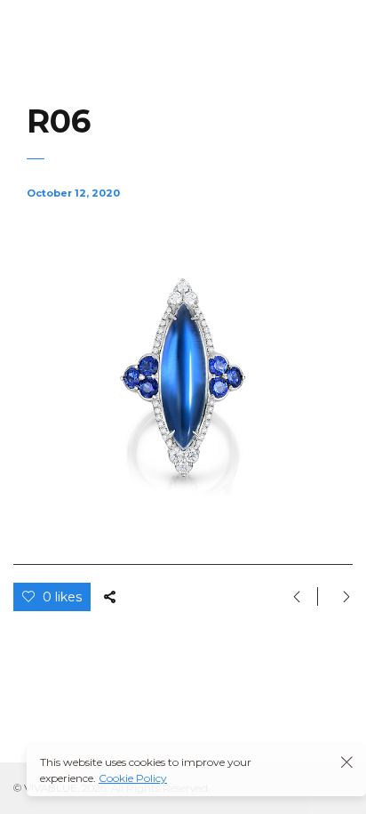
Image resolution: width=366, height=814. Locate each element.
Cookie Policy (133, 778)
